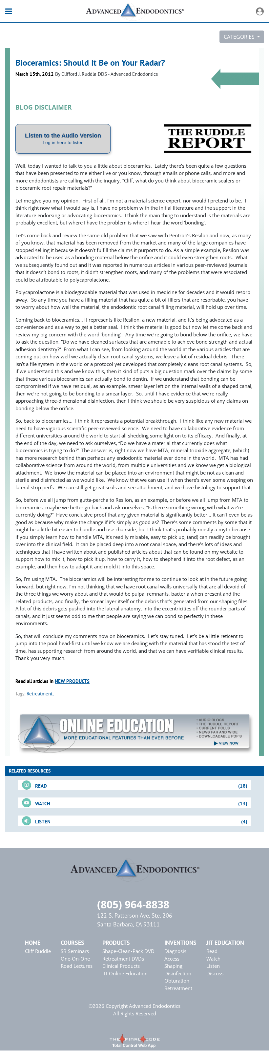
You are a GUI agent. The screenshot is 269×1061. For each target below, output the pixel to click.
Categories (240, 36)
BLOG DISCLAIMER (43, 107)
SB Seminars (75, 951)
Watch (213, 958)
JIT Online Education (125, 973)
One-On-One (75, 958)
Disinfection (177, 973)
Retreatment (39, 693)
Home (32, 942)
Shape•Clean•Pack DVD (128, 951)
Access (171, 958)
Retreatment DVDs (123, 958)
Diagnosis (175, 951)
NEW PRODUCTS (72, 681)
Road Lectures (77, 966)
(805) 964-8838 (133, 904)
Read (211, 951)
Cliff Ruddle (38, 951)
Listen (213, 966)
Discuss (214, 973)
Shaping (173, 966)
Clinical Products (121, 966)
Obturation (176, 980)
